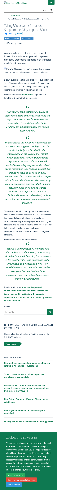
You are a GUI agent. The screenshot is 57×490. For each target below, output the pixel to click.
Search (7, 306)
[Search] (51, 9)
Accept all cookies (15, 475)
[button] (51, 2)
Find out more (13, 484)
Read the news (11, 344)
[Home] (6, 15)
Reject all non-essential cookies (21, 479)
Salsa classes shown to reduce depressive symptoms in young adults (24, 375)
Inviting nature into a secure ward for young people (28, 421)
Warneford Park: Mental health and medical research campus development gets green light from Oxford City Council (26, 388)
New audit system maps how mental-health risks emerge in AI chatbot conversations (27, 364)
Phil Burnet (27, 94)
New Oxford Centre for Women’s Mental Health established (26, 400)
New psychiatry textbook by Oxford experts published (24, 412)
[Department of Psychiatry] (15, 2)
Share (9, 33)
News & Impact (15, 15)
